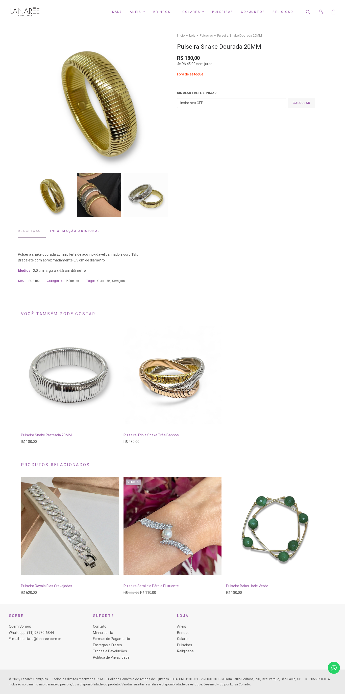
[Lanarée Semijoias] (25, 12)
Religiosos (185, 651)
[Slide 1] (52, 195)
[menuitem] (117, 12)
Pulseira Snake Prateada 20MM (46, 435)
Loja (192, 35)
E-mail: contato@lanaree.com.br (35, 639)
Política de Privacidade (111, 657)
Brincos (161, 12)
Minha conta (103, 633)
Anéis (135, 12)
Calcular (301, 103)
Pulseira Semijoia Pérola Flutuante (151, 586)
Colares (191, 12)
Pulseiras (222, 12)
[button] (311, 12)
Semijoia (118, 281)
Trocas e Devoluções (110, 651)
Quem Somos (20, 626)
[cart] (332, 12)
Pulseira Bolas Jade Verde (247, 586)
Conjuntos (253, 12)
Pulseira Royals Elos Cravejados (46, 586)
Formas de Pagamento (111, 639)
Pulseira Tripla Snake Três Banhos (151, 435)
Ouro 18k (103, 281)
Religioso (283, 12)
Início (181, 35)
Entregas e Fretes (107, 645)
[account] (323, 12)
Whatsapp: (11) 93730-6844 (31, 633)
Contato (99, 626)
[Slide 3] (146, 195)
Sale (117, 12)
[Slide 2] (99, 195)
